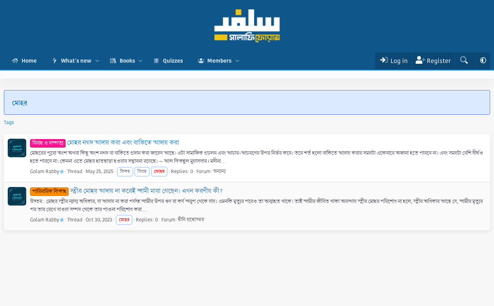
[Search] (464, 61)
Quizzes (173, 60)
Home (29, 60)
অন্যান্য (219, 171)
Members (219, 60)
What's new (76, 60)
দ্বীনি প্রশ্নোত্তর (191, 219)
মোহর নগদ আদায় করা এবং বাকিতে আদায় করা (105, 143)
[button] (97, 61)
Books (127, 60)
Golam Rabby (44, 171)
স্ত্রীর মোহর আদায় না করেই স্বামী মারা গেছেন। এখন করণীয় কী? (127, 191)
